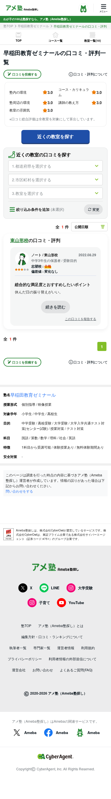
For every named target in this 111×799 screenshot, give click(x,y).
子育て (44, 602)
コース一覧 (55, 41)
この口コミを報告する (80, 319)
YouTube (76, 602)
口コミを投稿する (24, 74)
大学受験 (85, 587)
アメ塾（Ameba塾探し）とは (60, 625)
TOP (19, 41)
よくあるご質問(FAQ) (76, 669)
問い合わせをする (19, 491)
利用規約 (88, 647)
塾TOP (8, 26)
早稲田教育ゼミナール (33, 26)
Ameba (30, 732)
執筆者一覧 (17, 647)
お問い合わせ (42, 669)
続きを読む (55, 307)
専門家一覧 (41, 647)
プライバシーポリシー (25, 658)
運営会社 (19, 669)
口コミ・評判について (90, 74)
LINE (55, 587)
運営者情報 (65, 647)
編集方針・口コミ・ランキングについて (52, 636)
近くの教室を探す (55, 136)
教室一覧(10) (92, 41)
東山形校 (19, 240)
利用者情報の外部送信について (72, 658)
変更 (95, 209)
